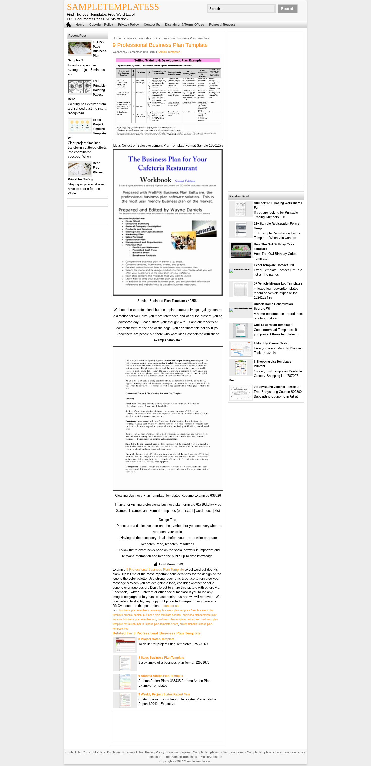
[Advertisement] (266, 108)
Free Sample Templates (180, 757)
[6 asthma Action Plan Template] (125, 688)
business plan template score (160, 624)
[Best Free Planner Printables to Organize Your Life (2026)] (79, 174)
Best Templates (232, 752)
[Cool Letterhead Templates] (240, 337)
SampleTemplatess (113, 7)
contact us (171, 606)
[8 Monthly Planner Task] (241, 355)
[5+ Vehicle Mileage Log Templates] (240, 296)
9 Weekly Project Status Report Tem (164, 694)
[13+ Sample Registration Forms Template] (241, 236)
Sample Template (259, 752)
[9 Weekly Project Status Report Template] (125, 706)
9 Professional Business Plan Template (155, 569)
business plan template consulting (140, 610)
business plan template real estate (178, 619)
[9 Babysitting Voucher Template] (241, 399)
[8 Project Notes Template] (125, 651)
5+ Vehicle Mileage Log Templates (278, 283)
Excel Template (285, 752)
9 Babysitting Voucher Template (276, 387)
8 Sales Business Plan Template (161, 657)
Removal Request (222, 24)
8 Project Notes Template (156, 639)
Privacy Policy (128, 24)
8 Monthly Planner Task (270, 343)
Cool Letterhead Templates (273, 325)
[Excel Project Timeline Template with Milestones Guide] (79, 131)
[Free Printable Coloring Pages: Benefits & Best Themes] (79, 92)
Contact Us (152, 24)
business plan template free (179, 610)
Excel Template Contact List (274, 265)
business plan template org (139, 619)
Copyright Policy (101, 24)
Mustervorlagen (211, 757)
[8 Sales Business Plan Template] (125, 670)
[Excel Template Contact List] (240, 269)
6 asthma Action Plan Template (160, 676)
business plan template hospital (162, 614)
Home (80, 24)
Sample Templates (138, 38)
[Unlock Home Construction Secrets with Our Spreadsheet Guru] (240, 308)
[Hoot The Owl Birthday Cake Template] (241, 257)
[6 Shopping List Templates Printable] (241, 374)
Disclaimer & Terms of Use (184, 24)
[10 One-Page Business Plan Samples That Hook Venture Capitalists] (79, 53)
